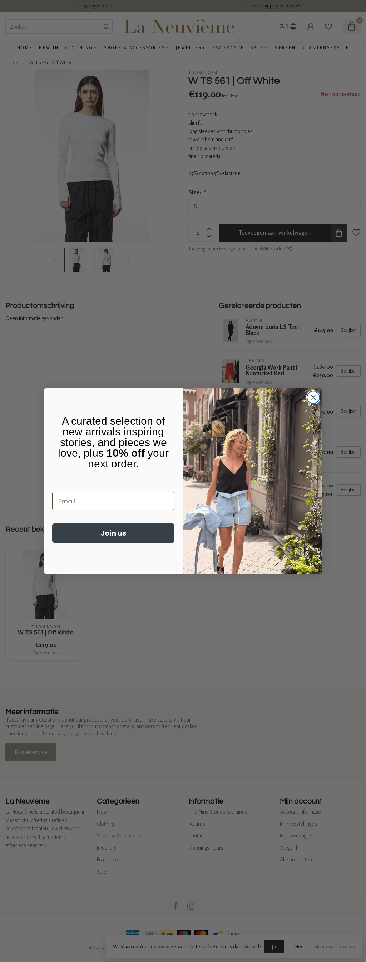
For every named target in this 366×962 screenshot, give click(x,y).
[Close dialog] (313, 397)
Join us (113, 533)
